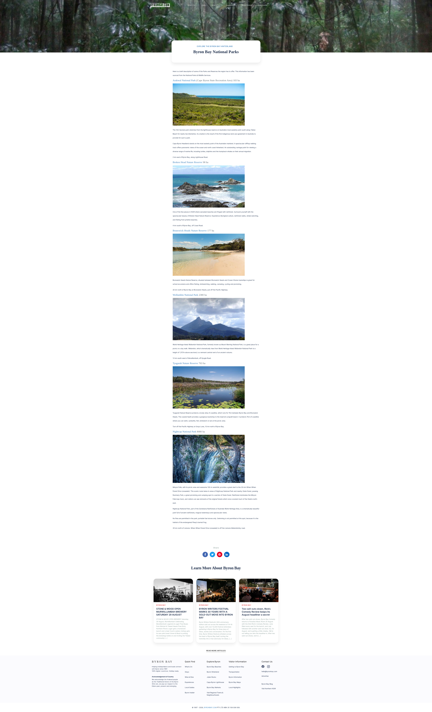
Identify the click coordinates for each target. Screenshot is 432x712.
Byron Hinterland (213, 672)
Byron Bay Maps (235, 682)
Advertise (265, 676)
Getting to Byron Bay (236, 667)
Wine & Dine (216, 5)
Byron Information (235, 677)
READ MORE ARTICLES (216, 651)
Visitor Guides (247, 5)
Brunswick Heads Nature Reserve (190, 230)
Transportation (234, 672)
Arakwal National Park (184, 80)
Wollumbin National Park (185, 294)
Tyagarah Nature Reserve (185, 363)
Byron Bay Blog (267, 684)
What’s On (191, 5)
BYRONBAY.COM (210, 707)
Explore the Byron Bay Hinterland (215, 46)
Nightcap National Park (184, 431)
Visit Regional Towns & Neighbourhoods (215, 694)
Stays (203, 5)
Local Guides (189, 687)
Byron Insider (262, 5)
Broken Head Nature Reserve (187, 162)
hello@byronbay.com (269, 671)
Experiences (230, 5)
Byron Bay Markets (214, 687)
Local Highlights (234, 687)
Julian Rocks (211, 677)
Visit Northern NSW (269, 688)
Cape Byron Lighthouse (215, 682)
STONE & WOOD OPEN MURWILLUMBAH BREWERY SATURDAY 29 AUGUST (171, 612)
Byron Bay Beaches (214, 667)
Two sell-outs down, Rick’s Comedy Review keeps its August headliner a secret (256, 612)
